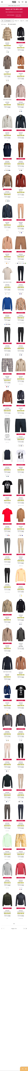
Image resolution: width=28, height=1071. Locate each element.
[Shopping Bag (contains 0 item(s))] (26, 2)
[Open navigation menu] (2, 2)
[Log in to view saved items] (22, 2)
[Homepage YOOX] (14, 2)
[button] (14, 923)
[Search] (19, 2)
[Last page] (26, 928)
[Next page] (24, 928)
